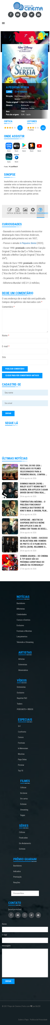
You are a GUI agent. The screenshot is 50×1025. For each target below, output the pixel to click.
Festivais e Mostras (24, 631)
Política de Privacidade (38, 1019)
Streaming (24, 810)
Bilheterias (21, 609)
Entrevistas (22, 664)
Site (4, 357)
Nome (5, 335)
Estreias (23, 804)
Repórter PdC (22, 698)
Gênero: (9, 105)
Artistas (21, 659)
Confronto (22, 732)
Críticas (23, 787)
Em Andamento (25, 843)
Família (31, 108)
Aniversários (23, 670)
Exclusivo (20, 625)
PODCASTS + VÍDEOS (25, 709)
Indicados (17, 871)
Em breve (23, 793)
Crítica (10, 213)
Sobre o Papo (23, 1019)
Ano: (8, 111)
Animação (25, 105)
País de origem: (12, 114)
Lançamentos (22, 636)
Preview (21, 765)
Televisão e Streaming (25, 642)
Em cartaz (24, 798)
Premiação (17, 877)
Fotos (25, 213)
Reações (16, 882)
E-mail (5, 346)
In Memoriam (23, 748)
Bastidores (21, 603)
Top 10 (20, 770)
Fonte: (6, 166)
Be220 (38, 1006)
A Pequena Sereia (17, 87)
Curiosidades (40, 213)
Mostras (21, 754)
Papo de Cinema (14, 1006)
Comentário (8, 306)
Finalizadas (23, 838)
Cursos (21, 737)
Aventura (24, 108)
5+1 (19, 726)
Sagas (22, 815)
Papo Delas (22, 759)
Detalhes (17, 213)
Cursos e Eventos (23, 620)
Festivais (21, 743)
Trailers (19, 704)
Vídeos (33, 213)
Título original (12, 102)
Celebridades (22, 614)
